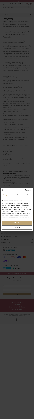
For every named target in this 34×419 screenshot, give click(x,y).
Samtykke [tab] (6, 195)
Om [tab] (28, 195)
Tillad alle (17, 222)
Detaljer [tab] (17, 195)
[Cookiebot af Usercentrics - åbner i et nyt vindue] (25, 190)
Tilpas (16, 227)
